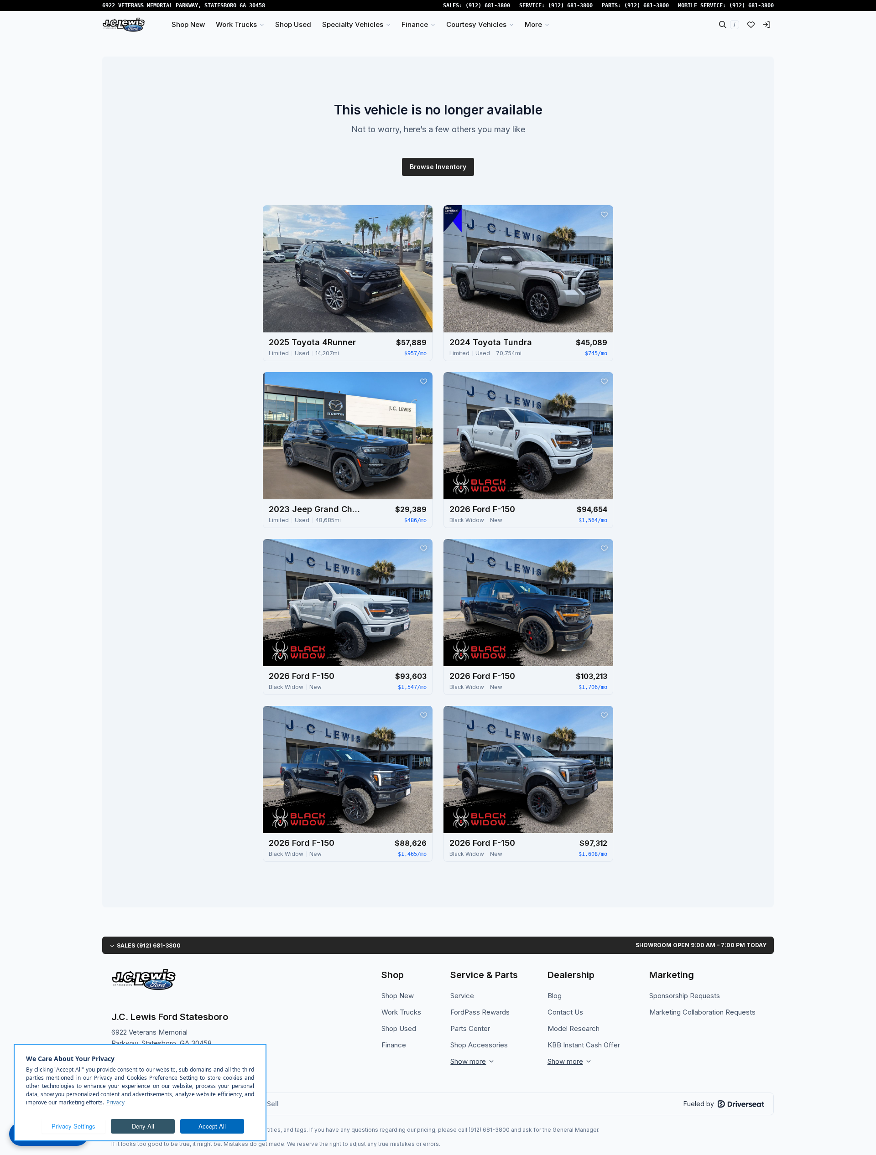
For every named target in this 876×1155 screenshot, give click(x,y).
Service (462, 995)
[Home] (123, 24)
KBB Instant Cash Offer (584, 1045)
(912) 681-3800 (487, 5)
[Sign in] (766, 24)
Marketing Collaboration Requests (702, 1012)
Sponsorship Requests (684, 995)
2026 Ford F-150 (482, 509)
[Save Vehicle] (423, 214)
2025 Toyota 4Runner (312, 342)
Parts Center (470, 1028)
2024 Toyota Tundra (490, 342)
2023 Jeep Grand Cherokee (314, 509)
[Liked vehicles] (751, 24)
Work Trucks (401, 1012)
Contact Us (565, 1012)
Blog (555, 995)
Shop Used (398, 1028)
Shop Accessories (479, 1045)
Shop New (397, 995)
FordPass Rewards (480, 1012)
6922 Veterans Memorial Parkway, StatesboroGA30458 (183, 5)
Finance (393, 1045)
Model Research (574, 1028)
